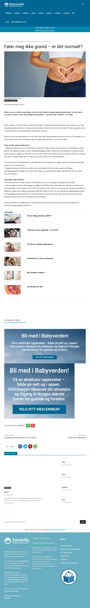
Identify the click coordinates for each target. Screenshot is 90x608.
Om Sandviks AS (66, 553)
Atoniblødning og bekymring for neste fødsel (20, 438)
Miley (63, 462)
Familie (49, 13)
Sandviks (7, 552)
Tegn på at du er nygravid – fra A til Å (42, 230)
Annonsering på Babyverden (71, 549)
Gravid (17, 13)
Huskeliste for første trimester (40, 258)
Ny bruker (64, 559)
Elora (63, 474)
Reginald (64, 487)
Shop (7, 22)
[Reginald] (53, 490)
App (73, 13)
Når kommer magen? (36, 272)
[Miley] (53, 465)
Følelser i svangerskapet (17, 41)
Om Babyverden (66, 546)
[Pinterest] (30, 446)
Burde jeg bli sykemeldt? (77, 438)
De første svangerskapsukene (40, 244)
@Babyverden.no (57, 530)
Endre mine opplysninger (69, 563)
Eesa (6, 492)
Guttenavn (7, 487)
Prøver (8, 13)
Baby (33, 13)
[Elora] (53, 478)
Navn (41, 13)
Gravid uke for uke (35, 287)
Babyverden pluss (18, 22)
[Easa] (53, 502)
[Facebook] (20, 446)
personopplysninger (11, 591)
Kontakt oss (65, 556)
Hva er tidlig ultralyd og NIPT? (39, 216)
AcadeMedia (24, 561)
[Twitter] (25, 446)
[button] (83, 4)
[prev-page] (5, 511)
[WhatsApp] (35, 446)
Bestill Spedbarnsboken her (45, 31)
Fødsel (25, 13)
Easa (63, 499)
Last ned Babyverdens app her (15, 322)
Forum (57, 13)
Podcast (66, 13)
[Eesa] (23, 474)
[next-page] (9, 511)
